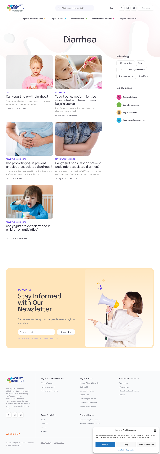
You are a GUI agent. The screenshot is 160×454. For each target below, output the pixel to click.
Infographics (124, 387)
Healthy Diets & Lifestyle (89, 383)
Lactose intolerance (88, 391)
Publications (123, 383)
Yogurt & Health (57, 18)
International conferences (129, 391)
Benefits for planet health (90, 420)
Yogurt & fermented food (32, 18)
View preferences (146, 444)
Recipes (122, 395)
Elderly (43, 427)
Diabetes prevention (88, 399)
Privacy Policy (46, 443)
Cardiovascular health (88, 402)
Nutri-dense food (47, 387)
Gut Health (84, 387)
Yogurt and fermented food (52, 378)
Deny (126, 444)
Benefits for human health (90, 423)
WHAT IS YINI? (13, 434)
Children (44, 423)
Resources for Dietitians (102, 18)
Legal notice (130, 450)
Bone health (84, 395)
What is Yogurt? (47, 383)
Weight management (88, 406)
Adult (43, 420)
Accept (105, 444)
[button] (155, 430)
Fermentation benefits (49, 391)
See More (143, 76)
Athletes (44, 431)
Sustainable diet (77, 18)
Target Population (126, 18)
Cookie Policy (120, 450)
